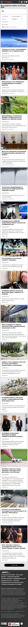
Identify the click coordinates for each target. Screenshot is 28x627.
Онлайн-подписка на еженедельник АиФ (13, 578)
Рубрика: (4, 19)
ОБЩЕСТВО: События (8, 59)
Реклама (3, 576)
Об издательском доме (8, 574)
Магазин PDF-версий (13, 576)
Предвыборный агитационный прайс (12, 582)
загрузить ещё (14, 565)
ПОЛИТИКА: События (7, 164)
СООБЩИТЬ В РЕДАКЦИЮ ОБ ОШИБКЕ (11, 584)
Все (3, 11)
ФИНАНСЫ (4, 339)
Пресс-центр (19, 574)
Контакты (16, 580)
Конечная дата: (5, 24)
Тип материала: (5, 16)
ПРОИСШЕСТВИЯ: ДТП (7, 522)
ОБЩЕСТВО (5, 236)
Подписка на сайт (6, 580)
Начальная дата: (5, 21)
